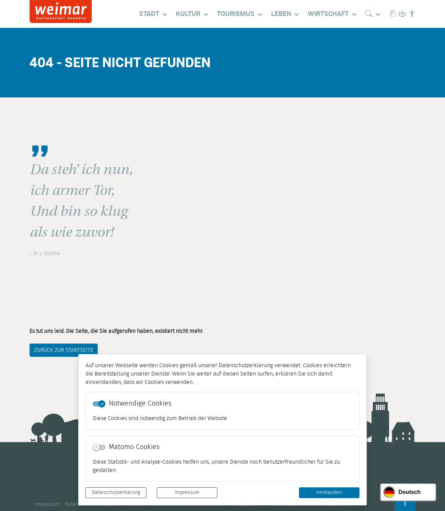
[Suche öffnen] (374, 14)
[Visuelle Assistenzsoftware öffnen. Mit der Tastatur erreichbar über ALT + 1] (411, 14)
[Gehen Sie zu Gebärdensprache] (392, 14)
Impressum (187, 492)
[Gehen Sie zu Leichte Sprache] (402, 14)
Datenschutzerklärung (116, 492)
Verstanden (329, 492)
